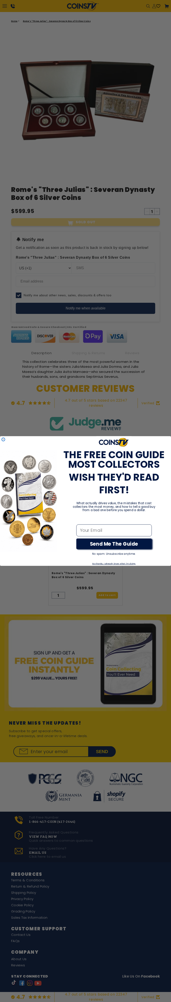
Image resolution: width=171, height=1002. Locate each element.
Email (82, 520)
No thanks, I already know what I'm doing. (114, 563)
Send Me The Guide (114, 543)
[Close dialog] (3, 439)
